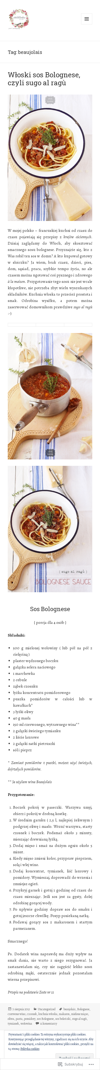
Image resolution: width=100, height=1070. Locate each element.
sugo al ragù (79, 1019)
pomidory (29, 1019)
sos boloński (62, 1019)
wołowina (26, 1023)
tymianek (13, 1023)
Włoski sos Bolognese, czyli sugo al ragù (44, 78)
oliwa (11, 1019)
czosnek (32, 1014)
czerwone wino (16, 1014)
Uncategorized (46, 1009)
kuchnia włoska (47, 1014)
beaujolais (69, 1009)
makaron (64, 1014)
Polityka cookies (29, 1049)
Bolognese (83, 1009)
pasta (19, 1019)
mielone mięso (79, 1014)
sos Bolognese (45, 1019)
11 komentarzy (48, 1023)
